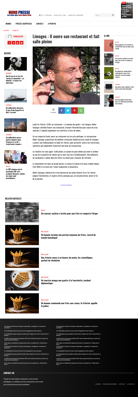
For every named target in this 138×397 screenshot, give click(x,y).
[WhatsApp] (81, 110)
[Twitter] (17, 42)
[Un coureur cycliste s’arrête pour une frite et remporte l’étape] (22, 212)
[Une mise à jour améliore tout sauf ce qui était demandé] (109, 87)
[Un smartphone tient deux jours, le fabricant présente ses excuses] (109, 101)
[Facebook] (9, 42)
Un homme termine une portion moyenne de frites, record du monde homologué (68, 236)
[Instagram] (13, 42)
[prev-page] (105, 110)
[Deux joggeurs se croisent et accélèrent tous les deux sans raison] (109, 46)
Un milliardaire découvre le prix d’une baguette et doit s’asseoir (15, 110)
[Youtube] (21, 42)
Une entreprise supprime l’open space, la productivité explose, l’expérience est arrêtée (126, 11)
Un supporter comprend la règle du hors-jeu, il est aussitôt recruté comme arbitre (123, 74)
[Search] (113, 15)
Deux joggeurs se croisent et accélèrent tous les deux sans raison (124, 47)
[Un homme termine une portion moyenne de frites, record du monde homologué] (22, 235)
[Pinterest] (74, 110)
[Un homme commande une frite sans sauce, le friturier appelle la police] (22, 303)
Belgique (44, 231)
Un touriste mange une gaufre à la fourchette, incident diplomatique (66, 282)
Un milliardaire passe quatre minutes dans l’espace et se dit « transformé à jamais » (14, 140)
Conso (117, 84)
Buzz (124, 3)
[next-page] (109, 110)
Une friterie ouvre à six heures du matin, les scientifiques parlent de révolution (67, 259)
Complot (15, 30)
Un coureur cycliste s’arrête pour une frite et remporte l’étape (69, 213)
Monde (8, 73)
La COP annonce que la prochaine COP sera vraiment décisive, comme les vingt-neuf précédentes (15, 173)
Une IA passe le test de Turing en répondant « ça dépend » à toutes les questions (15, 79)
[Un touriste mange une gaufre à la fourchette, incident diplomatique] (22, 280)
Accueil (6, 30)
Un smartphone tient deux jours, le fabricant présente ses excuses (124, 101)
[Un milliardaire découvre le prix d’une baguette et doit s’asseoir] (15, 95)
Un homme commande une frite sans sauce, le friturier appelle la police (69, 305)
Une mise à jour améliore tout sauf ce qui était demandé (124, 88)
